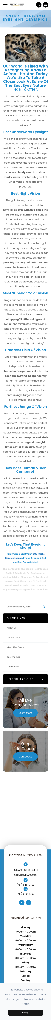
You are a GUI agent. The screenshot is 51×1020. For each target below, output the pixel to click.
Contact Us (13, 666)
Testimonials (13, 657)
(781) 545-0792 (25, 884)
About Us (11, 627)
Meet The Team (15, 647)
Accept (25, 1012)
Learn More (25, 713)
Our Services (13, 637)
